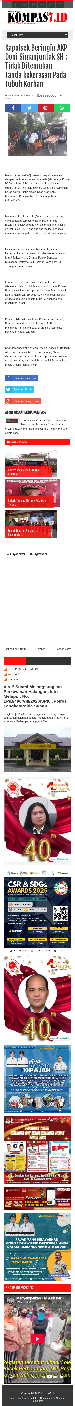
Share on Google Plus (26, 401)
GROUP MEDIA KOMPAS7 (23, 669)
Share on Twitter (23, 389)
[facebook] (16, 5)
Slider (8, 98)
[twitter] (24, 5)
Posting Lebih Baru (15, 648)
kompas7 (13, 679)
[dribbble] (51, 5)
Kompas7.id (14, 674)
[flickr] (42, 5)
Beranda (40, 648)
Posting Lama (63, 648)
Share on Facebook (25, 378)
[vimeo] (33, 5)
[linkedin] (60, 5)
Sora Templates (29, 1398)
